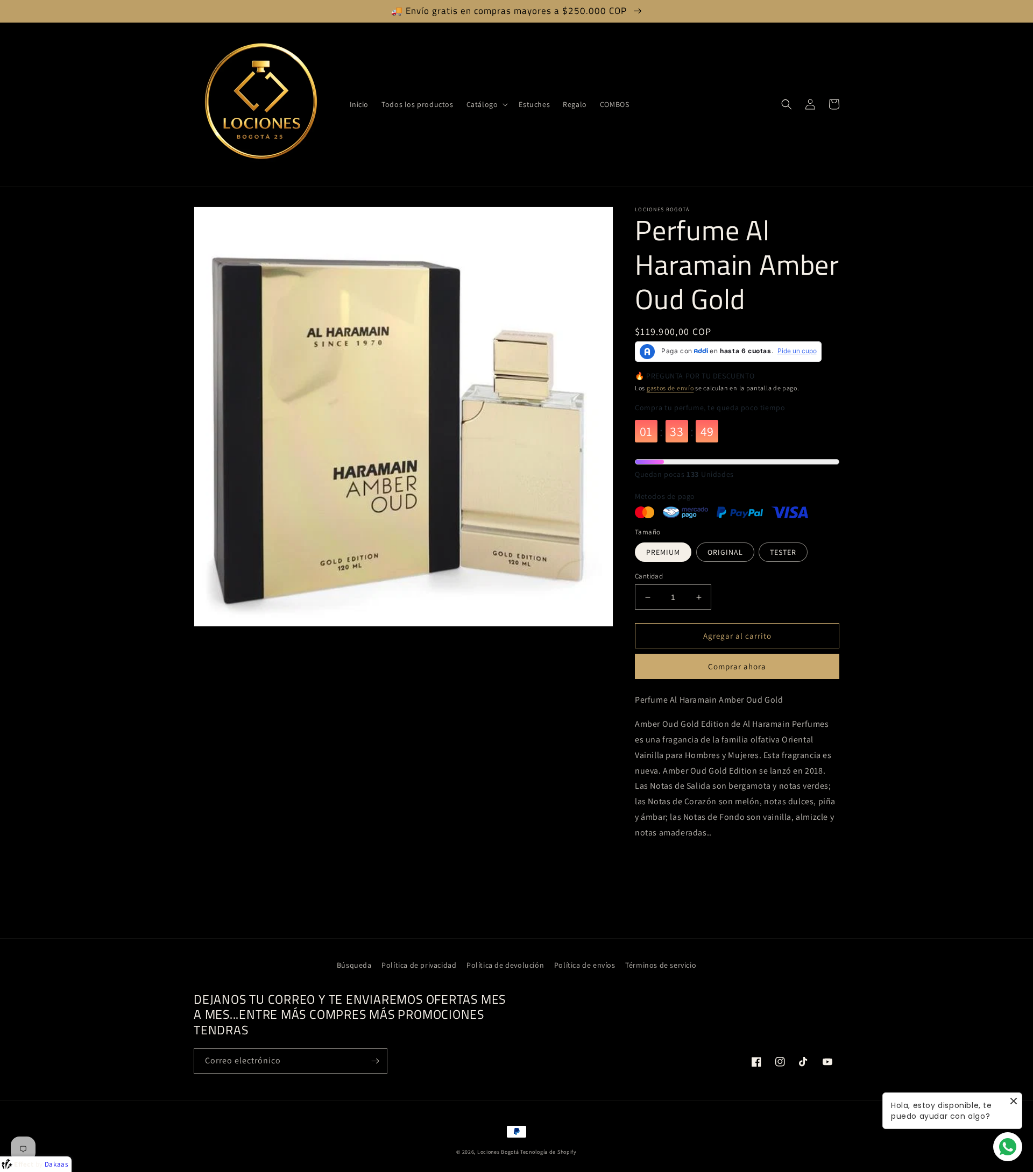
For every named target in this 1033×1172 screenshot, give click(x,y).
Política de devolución (505, 965)
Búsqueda (354, 965)
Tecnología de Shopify (548, 1151)
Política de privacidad (418, 965)
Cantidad (649, 576)
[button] (486, 104)
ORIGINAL (725, 552)
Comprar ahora (737, 666)
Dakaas (56, 1164)
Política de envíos (584, 965)
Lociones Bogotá (498, 1151)
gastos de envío (670, 388)
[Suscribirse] (375, 1061)
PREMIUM (663, 552)
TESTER (783, 552)
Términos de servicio (660, 965)
